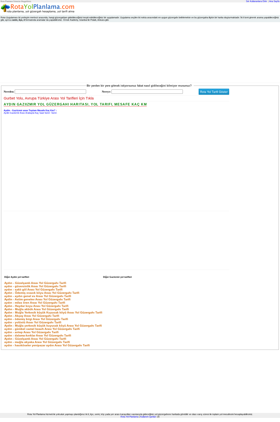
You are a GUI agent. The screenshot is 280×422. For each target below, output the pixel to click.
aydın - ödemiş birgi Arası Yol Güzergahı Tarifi (36, 319)
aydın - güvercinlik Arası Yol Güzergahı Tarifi (35, 286)
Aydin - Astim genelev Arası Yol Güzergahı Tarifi (37, 299)
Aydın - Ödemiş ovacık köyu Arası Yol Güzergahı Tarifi (41, 292)
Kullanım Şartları (148, 416)
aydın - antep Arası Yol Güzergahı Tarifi (31, 332)
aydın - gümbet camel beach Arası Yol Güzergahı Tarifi (42, 329)
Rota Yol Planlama (129, 416)
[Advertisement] (140, 53)
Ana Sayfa (274, 1)
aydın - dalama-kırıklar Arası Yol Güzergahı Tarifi (37, 335)
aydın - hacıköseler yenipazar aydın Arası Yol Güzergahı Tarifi (47, 345)
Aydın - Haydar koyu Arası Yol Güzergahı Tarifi (36, 306)
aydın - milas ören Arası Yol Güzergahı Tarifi (34, 302)
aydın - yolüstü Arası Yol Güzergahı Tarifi (32, 322)
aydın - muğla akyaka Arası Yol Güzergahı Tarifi (37, 342)
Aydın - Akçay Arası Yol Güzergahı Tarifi (31, 315)
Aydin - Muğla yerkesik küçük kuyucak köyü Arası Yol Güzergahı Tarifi (53, 325)
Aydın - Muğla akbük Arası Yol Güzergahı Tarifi (36, 309)
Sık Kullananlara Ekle (256, 1)
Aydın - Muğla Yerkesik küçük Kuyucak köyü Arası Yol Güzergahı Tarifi (53, 312)
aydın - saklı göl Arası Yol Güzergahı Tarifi (33, 289)
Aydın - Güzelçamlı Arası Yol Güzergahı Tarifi (35, 283)
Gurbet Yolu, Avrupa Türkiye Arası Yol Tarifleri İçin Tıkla (49, 98)
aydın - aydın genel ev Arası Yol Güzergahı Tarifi (37, 296)
